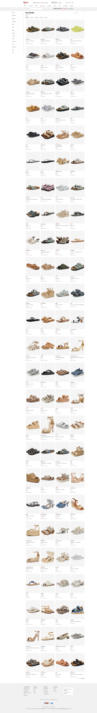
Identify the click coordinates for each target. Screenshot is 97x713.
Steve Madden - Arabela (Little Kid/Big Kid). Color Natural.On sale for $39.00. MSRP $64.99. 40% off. (63, 348)
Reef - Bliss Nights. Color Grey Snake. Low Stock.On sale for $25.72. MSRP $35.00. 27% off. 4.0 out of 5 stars (33, 164)
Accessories (42, 5)
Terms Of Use (42, 699)
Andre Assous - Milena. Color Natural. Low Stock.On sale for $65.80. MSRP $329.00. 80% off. (77, 507)
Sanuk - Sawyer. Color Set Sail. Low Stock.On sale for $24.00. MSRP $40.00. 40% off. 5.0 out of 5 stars (33, 586)
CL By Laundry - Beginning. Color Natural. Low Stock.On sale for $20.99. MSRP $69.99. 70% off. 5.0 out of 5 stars (48, 665)
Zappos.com (43, 708)
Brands (71, 5)
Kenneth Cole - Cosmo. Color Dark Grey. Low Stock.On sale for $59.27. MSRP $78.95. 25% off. (48, 375)
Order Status (46, 691)
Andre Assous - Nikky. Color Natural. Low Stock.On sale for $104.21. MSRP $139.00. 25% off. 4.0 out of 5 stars (63, 322)
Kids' (60, 5)
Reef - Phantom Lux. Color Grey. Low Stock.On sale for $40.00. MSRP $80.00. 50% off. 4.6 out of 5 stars (77, 111)
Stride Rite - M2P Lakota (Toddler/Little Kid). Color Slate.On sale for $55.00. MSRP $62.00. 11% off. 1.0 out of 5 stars (77, 612)
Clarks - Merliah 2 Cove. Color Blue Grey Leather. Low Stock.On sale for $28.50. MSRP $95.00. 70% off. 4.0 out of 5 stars (33, 216)
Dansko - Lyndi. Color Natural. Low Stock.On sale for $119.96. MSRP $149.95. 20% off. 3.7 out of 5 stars (48, 348)
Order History (46, 692)
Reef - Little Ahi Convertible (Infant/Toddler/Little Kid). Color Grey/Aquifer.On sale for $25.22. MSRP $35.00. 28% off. (77, 296)
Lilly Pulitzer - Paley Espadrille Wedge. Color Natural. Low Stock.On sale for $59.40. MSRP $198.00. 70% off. (48, 560)
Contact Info (26, 695)
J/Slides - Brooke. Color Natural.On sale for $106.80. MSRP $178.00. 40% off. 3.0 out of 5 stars (33, 428)
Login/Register (46, 688)
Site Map (54, 689)
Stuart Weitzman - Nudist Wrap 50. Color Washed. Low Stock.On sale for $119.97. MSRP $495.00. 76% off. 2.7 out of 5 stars (48, 507)
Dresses (64, 708)
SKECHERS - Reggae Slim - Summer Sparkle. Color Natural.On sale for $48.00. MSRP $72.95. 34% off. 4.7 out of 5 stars (77, 533)
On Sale (41, 17)
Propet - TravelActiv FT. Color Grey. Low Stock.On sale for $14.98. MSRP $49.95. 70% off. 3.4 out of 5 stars (77, 84)
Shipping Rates (26, 689)
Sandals (36, 17)
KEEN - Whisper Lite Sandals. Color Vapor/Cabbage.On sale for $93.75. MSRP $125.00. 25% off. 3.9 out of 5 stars (63, 296)
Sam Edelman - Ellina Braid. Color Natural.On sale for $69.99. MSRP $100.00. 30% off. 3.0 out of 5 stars (48, 639)
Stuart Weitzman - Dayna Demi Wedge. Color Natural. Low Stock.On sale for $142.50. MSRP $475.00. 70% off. (63, 137)
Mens (34, 689)
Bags (36, 5)
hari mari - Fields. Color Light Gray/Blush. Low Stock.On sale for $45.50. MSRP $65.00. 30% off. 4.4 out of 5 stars (77, 639)
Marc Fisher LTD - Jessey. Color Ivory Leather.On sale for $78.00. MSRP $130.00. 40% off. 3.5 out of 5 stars (77, 322)
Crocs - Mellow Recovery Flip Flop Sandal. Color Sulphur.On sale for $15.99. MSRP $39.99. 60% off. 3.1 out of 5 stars (77, 32)
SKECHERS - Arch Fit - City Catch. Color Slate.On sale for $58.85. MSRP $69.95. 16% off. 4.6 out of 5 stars (77, 375)
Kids (34, 691)
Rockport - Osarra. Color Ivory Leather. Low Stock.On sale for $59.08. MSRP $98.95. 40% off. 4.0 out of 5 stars (33, 612)
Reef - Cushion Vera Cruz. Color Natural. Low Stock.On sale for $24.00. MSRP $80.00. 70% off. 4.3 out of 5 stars (77, 58)
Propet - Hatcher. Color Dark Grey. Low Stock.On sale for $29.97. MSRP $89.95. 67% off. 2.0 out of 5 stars (33, 454)
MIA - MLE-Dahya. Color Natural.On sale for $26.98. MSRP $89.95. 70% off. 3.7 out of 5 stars (48, 269)
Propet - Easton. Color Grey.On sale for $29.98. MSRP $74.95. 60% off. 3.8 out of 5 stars (33, 58)
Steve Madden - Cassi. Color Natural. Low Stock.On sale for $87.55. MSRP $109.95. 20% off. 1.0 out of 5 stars (33, 480)
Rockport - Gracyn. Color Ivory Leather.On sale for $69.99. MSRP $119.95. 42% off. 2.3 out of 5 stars (77, 586)
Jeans (67, 708)
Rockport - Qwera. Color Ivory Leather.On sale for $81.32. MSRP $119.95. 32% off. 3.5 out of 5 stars (63, 586)
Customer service (68, 2)
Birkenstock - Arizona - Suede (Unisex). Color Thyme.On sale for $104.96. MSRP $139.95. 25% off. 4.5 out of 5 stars (33, 32)
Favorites (70, 2)
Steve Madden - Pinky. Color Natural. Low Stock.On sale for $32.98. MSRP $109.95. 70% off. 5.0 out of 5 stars (48, 296)
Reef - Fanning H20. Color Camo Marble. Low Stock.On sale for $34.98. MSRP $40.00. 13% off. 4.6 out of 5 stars (77, 216)
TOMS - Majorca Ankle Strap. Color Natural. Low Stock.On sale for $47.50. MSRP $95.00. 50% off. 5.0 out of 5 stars (77, 401)
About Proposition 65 (27, 692)
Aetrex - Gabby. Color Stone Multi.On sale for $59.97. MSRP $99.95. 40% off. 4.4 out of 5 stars (63, 612)
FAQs (25, 694)
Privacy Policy (48, 699)
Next (83, 678)
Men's (55, 5)
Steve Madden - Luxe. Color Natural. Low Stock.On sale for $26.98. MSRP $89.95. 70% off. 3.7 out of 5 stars (77, 480)
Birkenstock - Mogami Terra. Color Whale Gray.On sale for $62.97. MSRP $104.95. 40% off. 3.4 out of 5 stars (63, 84)
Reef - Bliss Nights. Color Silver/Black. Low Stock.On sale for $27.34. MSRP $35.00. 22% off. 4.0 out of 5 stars (48, 164)
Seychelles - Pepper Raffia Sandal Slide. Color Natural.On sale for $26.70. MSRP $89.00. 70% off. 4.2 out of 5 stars (33, 84)
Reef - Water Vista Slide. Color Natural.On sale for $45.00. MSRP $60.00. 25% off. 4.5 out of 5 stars (63, 665)
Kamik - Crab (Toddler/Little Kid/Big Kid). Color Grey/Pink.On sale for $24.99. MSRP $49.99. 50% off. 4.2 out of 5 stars (48, 190)
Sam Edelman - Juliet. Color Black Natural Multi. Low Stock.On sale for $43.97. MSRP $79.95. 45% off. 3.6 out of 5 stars (33, 243)
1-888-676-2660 (54, 2)
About (54, 688)
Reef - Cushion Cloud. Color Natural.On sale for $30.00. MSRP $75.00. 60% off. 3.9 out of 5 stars (33, 269)
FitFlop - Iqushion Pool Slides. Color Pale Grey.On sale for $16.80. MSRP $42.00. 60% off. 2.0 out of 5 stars (48, 58)
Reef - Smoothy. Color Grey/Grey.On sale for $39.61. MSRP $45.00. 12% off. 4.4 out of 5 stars (33, 322)
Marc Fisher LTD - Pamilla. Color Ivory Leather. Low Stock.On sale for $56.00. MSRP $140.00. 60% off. (63, 533)
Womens (35, 688)
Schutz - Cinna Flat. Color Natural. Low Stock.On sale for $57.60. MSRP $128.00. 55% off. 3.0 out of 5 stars (48, 322)
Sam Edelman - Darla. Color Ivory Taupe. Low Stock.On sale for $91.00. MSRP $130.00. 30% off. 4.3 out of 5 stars (77, 164)
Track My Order (46, 694)
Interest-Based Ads (54, 699)
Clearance (65, 5)
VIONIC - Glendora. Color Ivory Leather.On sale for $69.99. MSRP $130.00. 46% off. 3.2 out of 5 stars (48, 586)
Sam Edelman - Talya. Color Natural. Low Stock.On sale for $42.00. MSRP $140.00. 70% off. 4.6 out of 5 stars (48, 612)
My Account (66, 2)
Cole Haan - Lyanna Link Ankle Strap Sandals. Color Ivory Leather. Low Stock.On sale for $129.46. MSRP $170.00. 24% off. (33, 348)
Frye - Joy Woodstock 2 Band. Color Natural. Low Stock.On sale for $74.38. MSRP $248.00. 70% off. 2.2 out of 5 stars (33, 401)
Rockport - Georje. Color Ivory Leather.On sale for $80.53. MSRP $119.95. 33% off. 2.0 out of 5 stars (63, 560)
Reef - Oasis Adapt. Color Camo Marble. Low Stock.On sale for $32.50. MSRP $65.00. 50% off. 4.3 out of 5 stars (63, 269)
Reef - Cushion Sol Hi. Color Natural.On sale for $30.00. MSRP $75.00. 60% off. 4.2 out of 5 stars (33, 111)
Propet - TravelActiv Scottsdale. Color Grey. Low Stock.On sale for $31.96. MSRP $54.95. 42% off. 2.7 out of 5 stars (33, 375)
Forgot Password (26, 688)
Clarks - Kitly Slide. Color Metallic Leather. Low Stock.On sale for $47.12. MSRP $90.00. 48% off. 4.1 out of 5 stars (63, 375)
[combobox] (34, 9)
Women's (49, 5)
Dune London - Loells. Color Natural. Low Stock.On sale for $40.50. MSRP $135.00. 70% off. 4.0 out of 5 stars (48, 137)
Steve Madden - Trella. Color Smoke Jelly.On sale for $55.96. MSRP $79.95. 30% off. (48, 216)
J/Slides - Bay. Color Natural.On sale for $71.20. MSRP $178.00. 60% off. (63, 401)
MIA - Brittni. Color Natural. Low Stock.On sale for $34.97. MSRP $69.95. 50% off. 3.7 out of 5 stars (77, 454)
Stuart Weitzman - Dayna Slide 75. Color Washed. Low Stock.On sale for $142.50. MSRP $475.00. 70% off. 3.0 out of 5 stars (63, 507)
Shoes (25, 5)
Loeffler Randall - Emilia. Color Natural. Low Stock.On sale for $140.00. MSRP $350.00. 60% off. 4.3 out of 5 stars (63, 164)
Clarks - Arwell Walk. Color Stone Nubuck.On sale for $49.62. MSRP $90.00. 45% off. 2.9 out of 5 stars (48, 480)
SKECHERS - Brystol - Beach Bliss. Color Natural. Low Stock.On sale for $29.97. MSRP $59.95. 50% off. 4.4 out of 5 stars (48, 533)
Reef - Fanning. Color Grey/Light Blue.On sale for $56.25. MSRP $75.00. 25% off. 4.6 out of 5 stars (33, 137)
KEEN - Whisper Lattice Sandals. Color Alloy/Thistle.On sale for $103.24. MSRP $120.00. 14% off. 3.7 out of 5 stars (33, 507)
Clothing (31, 5)
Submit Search (43, 8)
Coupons (55, 691)
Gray (45, 17)
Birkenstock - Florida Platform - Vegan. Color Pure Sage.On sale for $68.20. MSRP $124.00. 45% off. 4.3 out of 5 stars (77, 269)
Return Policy (26, 691)
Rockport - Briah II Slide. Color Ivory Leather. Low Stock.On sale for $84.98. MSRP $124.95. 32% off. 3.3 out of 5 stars (77, 428)
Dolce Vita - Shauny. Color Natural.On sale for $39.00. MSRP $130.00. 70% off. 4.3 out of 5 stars (77, 137)
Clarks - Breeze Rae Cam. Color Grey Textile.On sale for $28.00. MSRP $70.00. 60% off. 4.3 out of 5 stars (48, 111)
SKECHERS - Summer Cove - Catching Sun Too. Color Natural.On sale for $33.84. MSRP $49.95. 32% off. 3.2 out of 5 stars (77, 243)
